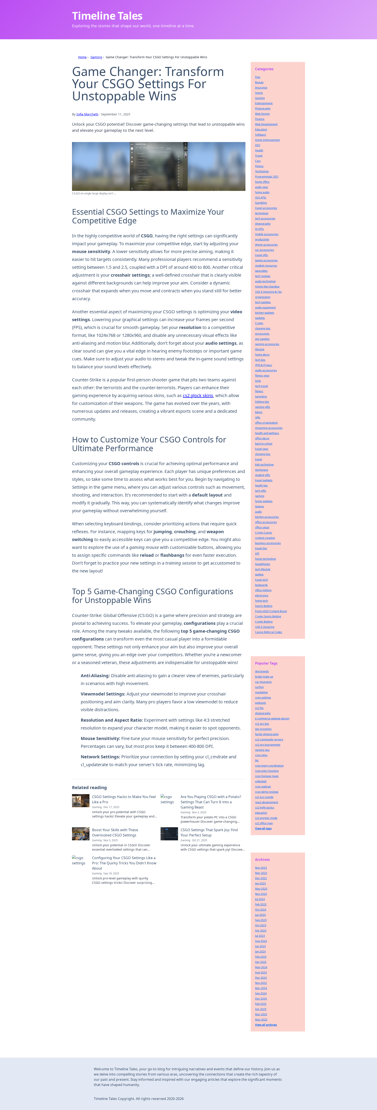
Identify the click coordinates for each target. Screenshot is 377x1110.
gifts (257, 417)
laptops (259, 506)
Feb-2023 (260, 904)
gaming (259, 496)
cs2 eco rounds (264, 797)
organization (262, 297)
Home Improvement (267, 140)
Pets (257, 77)
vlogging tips (262, 454)
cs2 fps (259, 708)
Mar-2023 (261, 873)
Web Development (266, 124)
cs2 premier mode (266, 818)
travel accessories (266, 208)
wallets (259, 574)
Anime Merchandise (267, 286)
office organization (266, 423)
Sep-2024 (261, 993)
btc (257, 760)
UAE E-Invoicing (264, 627)
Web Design (262, 114)
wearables (261, 271)
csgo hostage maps (267, 776)
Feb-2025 (260, 1004)
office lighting (263, 590)
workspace (261, 470)
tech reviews (262, 276)
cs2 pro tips (262, 724)
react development (266, 802)
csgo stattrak (263, 786)
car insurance (263, 682)
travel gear (261, 449)
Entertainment (263, 103)
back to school (263, 443)
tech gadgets (263, 302)
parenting (261, 396)
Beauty (259, 82)
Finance (259, 119)
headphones (262, 564)
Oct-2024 (260, 909)
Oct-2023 (260, 925)
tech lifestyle (262, 569)
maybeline (261, 692)
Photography (263, 108)
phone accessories (266, 245)
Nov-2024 (261, 894)
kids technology (264, 464)
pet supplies (262, 339)
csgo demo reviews (266, 792)
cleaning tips (262, 328)
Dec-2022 (261, 878)
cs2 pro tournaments (267, 745)
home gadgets (263, 501)
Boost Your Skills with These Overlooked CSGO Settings (115, 832)
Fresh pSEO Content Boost (271, 611)
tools (258, 381)
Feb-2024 (260, 957)
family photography (267, 734)
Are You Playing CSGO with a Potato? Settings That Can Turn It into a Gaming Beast (211, 802)
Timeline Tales (107, 16)
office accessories (266, 522)
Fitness (259, 166)
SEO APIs (260, 197)
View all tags (263, 828)
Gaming (96, 57)
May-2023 (261, 889)
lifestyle (259, 349)
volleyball (260, 781)
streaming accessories (269, 428)
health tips (261, 485)
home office (262, 182)
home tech (261, 601)
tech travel (261, 386)
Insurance (261, 87)
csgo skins (261, 755)
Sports (259, 93)
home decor (262, 354)
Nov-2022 (261, 983)
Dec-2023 (261, 978)
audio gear (261, 187)
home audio (262, 192)
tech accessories (265, 218)
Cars (258, 161)
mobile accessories (266, 234)
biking (258, 412)
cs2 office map (264, 823)
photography (263, 224)
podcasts (260, 703)
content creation (265, 538)
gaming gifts (262, 407)
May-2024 (261, 967)
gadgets (260, 318)
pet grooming (263, 729)
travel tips (261, 548)
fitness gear (262, 375)
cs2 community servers (269, 739)
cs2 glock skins (198, 395)
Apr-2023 (260, 962)
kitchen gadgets (264, 313)
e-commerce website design (272, 718)
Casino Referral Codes (268, 632)
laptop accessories (266, 260)
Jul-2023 (260, 936)
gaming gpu (262, 750)
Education (261, 129)
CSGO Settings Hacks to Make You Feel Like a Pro (124, 799)
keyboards (261, 585)
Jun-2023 (260, 946)
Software (260, 135)
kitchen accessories (267, 517)
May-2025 (261, 1019)
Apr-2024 (260, 930)
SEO (257, 145)
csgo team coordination (269, 765)
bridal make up (264, 676)
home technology (265, 559)
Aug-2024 (261, 941)
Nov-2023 (261, 868)
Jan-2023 (260, 883)
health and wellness (267, 433)
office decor (262, 438)
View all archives (266, 1025)
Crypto (259, 323)
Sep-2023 (261, 920)
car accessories (264, 250)
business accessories (268, 543)
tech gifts (260, 491)
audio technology (265, 281)
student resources (266, 265)
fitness (259, 391)
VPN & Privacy (263, 365)
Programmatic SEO (266, 176)
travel (258, 459)
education (261, 813)
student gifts (262, 475)
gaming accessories (267, 344)
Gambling (261, 203)
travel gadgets (263, 480)
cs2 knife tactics (264, 807)
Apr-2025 (260, 1009)
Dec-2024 (261, 998)
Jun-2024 (260, 915)
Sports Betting (263, 606)
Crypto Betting (263, 622)
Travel (258, 156)
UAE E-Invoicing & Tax (268, 292)
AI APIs (259, 229)
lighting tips (262, 402)
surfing (259, 687)
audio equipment (265, 307)
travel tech (261, 580)
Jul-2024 (260, 899)
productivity (262, 239)
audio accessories (266, 370)
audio (258, 512)
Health (259, 150)
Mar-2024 (261, 988)
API (257, 553)
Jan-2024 (260, 951)
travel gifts (261, 255)
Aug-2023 (261, 972)
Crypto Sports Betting (268, 616)
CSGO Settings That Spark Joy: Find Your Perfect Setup (209, 832)
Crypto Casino (263, 532)
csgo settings (263, 697)
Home (82, 57)
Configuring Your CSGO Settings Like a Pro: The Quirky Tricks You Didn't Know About (124, 863)
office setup (262, 527)
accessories (262, 334)
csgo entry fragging (267, 771)
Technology (262, 171)
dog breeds (262, 671)
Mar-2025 (261, 1014)
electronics (261, 595)
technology (261, 213)
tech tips (260, 360)
